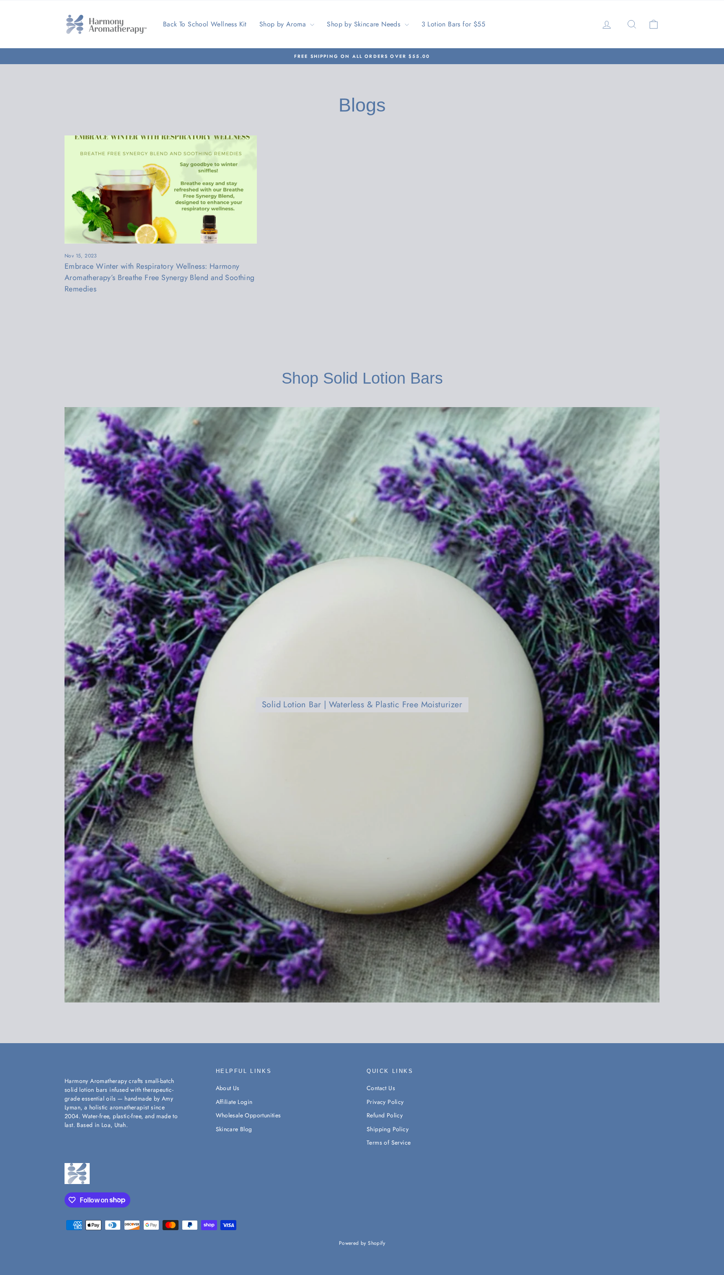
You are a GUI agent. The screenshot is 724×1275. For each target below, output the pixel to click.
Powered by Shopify (362, 1243)
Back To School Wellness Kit (205, 24)
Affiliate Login (234, 1102)
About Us (228, 1088)
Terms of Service (389, 1142)
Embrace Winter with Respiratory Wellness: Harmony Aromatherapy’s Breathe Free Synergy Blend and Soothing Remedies (160, 277)
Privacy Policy (385, 1102)
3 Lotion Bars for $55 (453, 24)
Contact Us (381, 1088)
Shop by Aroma (283, 24)
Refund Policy (385, 1115)
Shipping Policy (388, 1129)
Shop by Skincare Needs (364, 24)
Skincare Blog (234, 1129)
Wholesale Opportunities (248, 1115)
